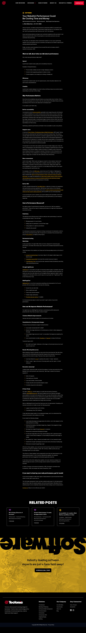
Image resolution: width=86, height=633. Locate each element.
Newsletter (72, 606)
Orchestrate (41, 613)
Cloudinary (42, 338)
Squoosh (48, 338)
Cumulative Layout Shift (31, 259)
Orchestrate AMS (43, 615)
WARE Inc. (30, 391)
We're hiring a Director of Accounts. (16, 513)
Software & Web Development (46, 608)
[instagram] (73, 610)
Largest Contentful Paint (32, 255)
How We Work (60, 604)
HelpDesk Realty (42, 617)
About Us (59, 608)
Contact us (25, 487)
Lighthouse (25, 269)
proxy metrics (29, 234)
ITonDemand (42, 604)
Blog (58, 610)
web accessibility (37, 112)
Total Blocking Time (30, 261)
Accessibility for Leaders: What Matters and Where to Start (68, 514)
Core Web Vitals (41, 186)
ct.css (36, 359)
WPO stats (36, 171)
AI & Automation (42, 610)
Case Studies (60, 606)
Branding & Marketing (43, 606)
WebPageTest (26, 283)
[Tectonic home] (4, 3)
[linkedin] (71, 610)
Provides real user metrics (32, 297)
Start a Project (73, 604)
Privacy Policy (51, 624)
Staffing (40, 619)
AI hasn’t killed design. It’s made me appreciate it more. (42, 513)
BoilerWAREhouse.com (32, 393)
